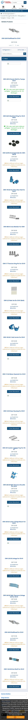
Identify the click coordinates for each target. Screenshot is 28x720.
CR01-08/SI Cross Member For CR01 (14, 226)
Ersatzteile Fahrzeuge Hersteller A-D (9, 15)
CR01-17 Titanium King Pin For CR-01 (14, 263)
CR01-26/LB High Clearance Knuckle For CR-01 (14, 485)
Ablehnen (10, 717)
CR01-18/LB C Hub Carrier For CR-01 (14, 337)
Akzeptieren (20, 717)
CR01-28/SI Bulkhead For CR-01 (11, 38)
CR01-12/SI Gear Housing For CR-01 (14, 411)
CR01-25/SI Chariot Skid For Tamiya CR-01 (14, 79)
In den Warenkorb (14, 96)
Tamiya (8, 18)
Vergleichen (15, 85)
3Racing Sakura (21, 15)
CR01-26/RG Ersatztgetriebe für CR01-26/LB (14, 153)
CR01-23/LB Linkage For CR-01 (14, 558)
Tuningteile (3, 18)
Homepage (1, 14)
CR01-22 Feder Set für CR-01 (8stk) (14, 300)
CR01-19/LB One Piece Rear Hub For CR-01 (14, 190)
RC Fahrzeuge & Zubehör (8, 13)
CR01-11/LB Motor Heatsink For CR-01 (14, 374)
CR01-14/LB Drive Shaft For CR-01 (14, 669)
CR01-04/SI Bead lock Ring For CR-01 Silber (14, 116)
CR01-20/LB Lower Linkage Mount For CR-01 (14, 522)
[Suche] (25, 2)
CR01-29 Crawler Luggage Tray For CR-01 (14, 448)
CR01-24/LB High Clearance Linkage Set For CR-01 (14, 596)
